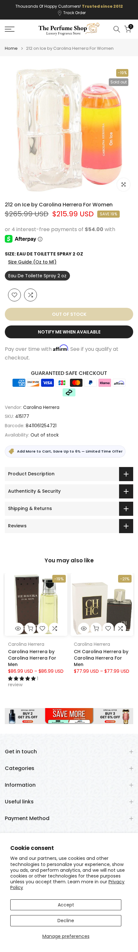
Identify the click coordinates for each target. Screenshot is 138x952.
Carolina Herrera (41, 407)
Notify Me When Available (69, 332)
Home (11, 48)
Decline (65, 920)
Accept (66, 905)
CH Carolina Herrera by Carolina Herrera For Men (101, 658)
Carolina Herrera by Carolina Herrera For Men (32, 658)
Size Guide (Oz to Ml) (32, 262)
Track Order (74, 12)
